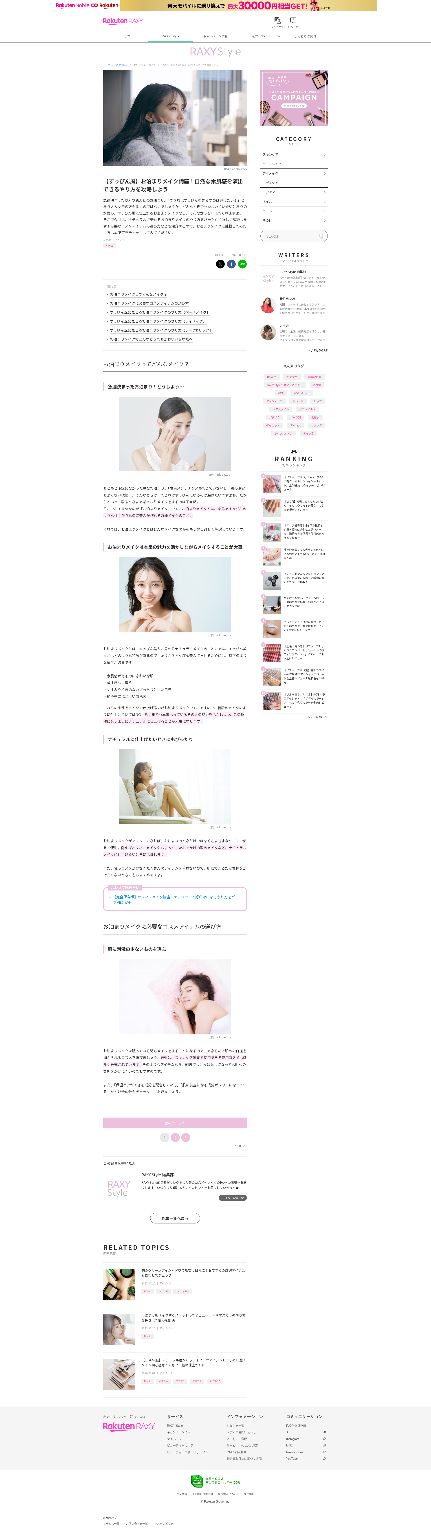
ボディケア (270, 182)
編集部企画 (314, 377)
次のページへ (175, 1123)
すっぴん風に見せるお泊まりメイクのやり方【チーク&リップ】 (161, 330)
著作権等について (228, 1494)
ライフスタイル (283, 433)
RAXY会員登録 (296, 1425)
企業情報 (181, 1494)
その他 (267, 220)
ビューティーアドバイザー (184, 1452)
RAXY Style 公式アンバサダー (285, 385)
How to (109, 245)
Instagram (292, 1439)
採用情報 (249, 1494)
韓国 (281, 393)
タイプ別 (308, 433)
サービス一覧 (111, 1523)
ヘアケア (269, 192)
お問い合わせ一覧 (137, 1523)
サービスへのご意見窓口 (243, 1445)
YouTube (292, 1458)
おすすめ (163, 1381)
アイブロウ (215, 1381)
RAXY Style (170, 36)
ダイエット (273, 425)
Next (239, 1145)
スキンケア (270, 154)
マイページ (174, 1439)
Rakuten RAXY (123, 21)
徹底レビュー (302, 393)
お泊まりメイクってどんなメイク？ (138, 294)
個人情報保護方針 (202, 1494)
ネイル (267, 201)
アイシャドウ (182, 1291)
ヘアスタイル (281, 409)
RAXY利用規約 (236, 1452)
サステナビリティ (165, 1523)
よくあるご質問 (305, 36)
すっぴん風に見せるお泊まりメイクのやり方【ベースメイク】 (160, 312)
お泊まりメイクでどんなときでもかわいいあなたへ (151, 339)
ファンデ (316, 425)
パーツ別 (295, 417)
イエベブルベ (307, 409)
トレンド (163, 1291)
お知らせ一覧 (235, 1425)
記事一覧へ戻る (175, 1218)
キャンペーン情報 (215, 36)
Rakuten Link (294, 1452)
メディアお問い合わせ (241, 1432)
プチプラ (180, 1381)
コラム (267, 211)
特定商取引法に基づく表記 (244, 1458)
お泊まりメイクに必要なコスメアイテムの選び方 (149, 303)
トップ (125, 36)
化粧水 (315, 417)
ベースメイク (272, 164)
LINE (289, 1445)
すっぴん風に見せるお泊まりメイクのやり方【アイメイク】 (158, 321)
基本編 (317, 385)
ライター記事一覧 (233, 1198)
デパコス (197, 1381)
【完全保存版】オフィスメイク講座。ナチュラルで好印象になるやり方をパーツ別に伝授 (175, 899)
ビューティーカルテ (180, 1445)
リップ (318, 401)
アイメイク (121, 239)
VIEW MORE (318, 350)
